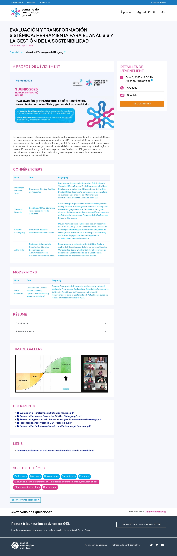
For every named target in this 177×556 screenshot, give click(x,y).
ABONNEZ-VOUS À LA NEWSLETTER (141, 525)
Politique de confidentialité (125, 545)
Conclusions (22, 324)
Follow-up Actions (25, 332)
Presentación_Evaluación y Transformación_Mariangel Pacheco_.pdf (55, 426)
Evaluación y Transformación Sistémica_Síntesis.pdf (47, 413)
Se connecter (17, 3)
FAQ (163, 12)
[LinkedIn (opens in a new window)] (156, 545)
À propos (126, 12)
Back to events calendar (24, 500)
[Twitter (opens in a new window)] (151, 545)
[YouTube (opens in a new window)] (162, 545)
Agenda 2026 (146, 12)
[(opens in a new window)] (22, 545)
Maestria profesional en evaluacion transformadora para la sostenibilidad (55, 451)
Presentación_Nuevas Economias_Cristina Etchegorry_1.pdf (50, 416)
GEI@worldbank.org (155, 512)
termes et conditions (96, 545)
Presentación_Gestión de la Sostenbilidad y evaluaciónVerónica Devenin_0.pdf (60, 420)
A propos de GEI (158, 3)
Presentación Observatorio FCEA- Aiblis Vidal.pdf (45, 423)
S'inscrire (31, 3)
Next (111, 371)
